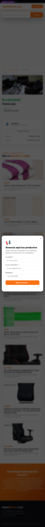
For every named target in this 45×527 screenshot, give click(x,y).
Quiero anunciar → (22, 283)
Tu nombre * (9, 257)
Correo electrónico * (12, 265)
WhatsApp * (9, 272)
